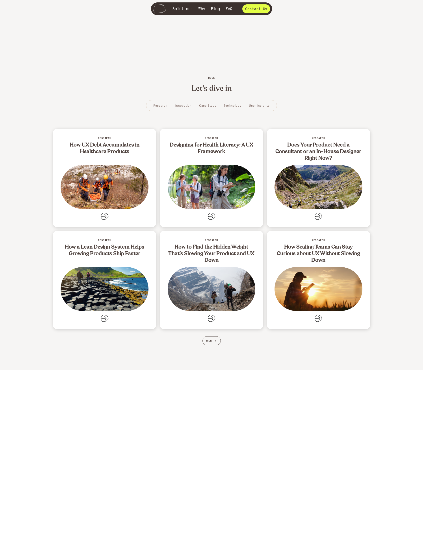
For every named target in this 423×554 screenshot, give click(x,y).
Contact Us (256, 9)
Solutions (182, 9)
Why (201, 9)
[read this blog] (104, 178)
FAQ (229, 9)
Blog (215, 9)
